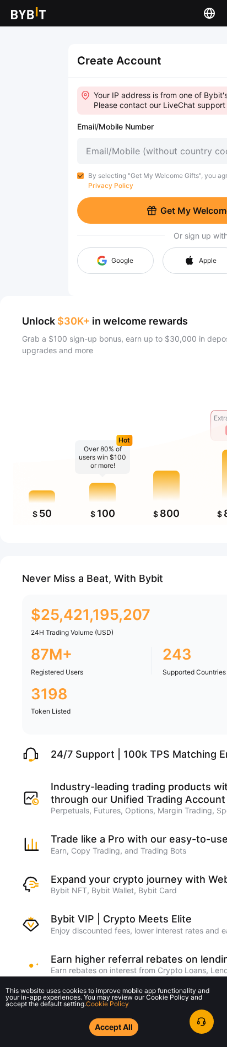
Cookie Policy (107, 1004)
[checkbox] (80, 175)
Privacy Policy (110, 185)
